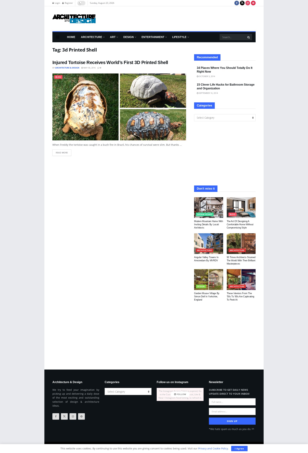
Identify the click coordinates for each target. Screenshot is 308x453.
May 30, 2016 (89, 67)
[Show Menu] (57, 37)
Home (71, 37)
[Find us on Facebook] (236, 3)
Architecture (91, 37)
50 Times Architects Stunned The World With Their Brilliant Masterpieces (241, 260)
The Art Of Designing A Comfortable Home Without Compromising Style (240, 224)
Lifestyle (179, 37)
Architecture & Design (67, 67)
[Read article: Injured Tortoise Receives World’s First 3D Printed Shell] (119, 106)
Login (57, 2)
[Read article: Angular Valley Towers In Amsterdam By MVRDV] (208, 243)
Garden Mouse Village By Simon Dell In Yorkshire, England (206, 296)
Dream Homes (204, 214)
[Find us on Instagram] (247, 3)
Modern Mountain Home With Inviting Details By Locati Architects (208, 224)
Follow (181, 394)
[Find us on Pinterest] (253, 3)
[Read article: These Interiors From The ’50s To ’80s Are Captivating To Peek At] (241, 279)
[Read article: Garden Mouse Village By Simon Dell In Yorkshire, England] (208, 279)
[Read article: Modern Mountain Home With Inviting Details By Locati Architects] (208, 207)
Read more (63, 151)
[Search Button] (249, 37)
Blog (58, 77)
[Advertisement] (191, 18)
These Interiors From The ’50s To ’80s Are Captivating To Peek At (240, 296)
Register (68, 2)
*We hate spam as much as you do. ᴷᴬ (231, 429)
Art (112, 37)
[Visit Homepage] (74, 18)
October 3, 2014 (206, 76)
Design (128, 37)
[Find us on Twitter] (242, 3)
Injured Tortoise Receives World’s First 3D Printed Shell (110, 62)
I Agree (239, 448)
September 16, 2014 (208, 93)
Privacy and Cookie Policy (213, 448)
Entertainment (153, 37)
